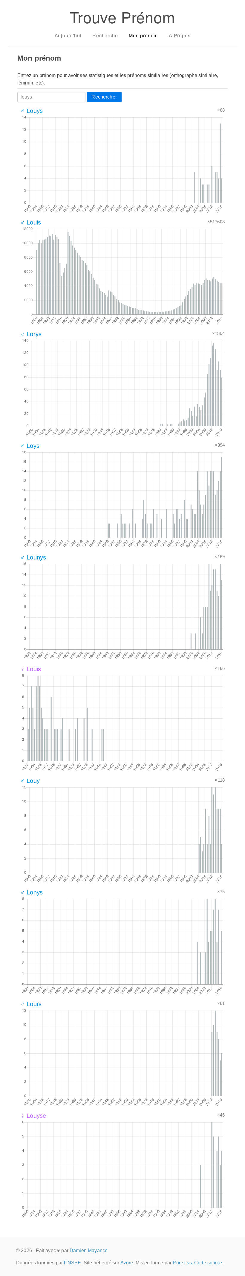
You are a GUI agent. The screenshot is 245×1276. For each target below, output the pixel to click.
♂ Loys (29, 445)
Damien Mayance (89, 1250)
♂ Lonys (31, 892)
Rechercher (104, 96)
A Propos (179, 35)
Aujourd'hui (68, 35)
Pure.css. (183, 1262)
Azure (126, 1262)
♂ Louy (30, 780)
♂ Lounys (33, 557)
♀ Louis (30, 669)
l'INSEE (72, 1262)
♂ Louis (30, 222)
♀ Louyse (33, 1115)
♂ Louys (31, 110)
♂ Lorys (31, 334)
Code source (208, 1262)
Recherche (105, 35)
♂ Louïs (31, 1004)
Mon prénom (143, 35)
